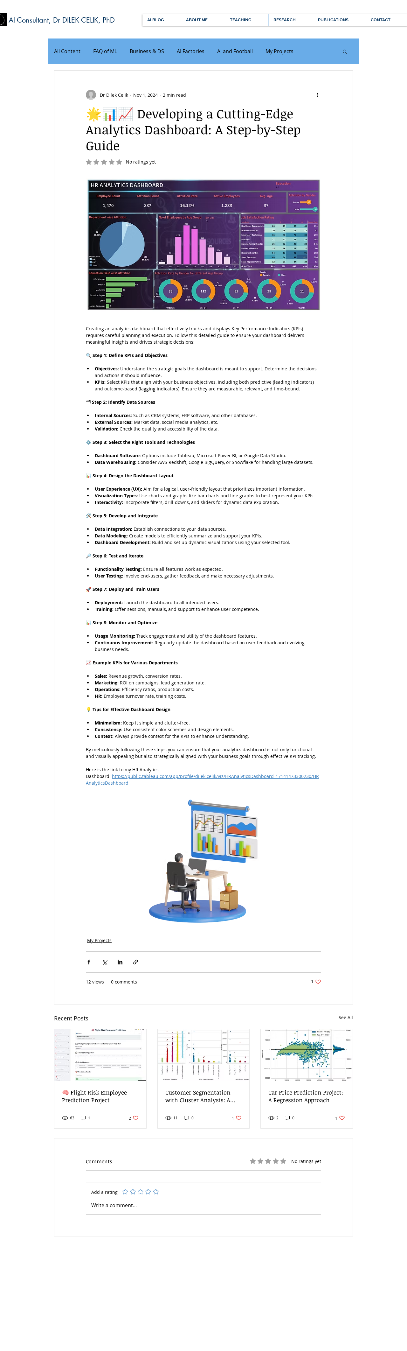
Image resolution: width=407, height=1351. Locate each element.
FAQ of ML (105, 51)
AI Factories (190, 51)
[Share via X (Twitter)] (104, 962)
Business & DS (147, 51)
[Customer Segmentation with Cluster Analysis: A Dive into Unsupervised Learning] (204, 1055)
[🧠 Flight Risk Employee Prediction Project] (100, 1055)
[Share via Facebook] (89, 962)
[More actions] (317, 95)
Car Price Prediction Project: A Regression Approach (305, 1096)
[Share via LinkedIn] (120, 962)
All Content (67, 51)
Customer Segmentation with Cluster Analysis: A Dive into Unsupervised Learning (198, 1096)
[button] (345, 51)
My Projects (279, 51)
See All (346, 1017)
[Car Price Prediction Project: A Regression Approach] (307, 1055)
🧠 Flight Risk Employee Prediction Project (94, 1096)
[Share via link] (136, 962)
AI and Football (235, 51)
